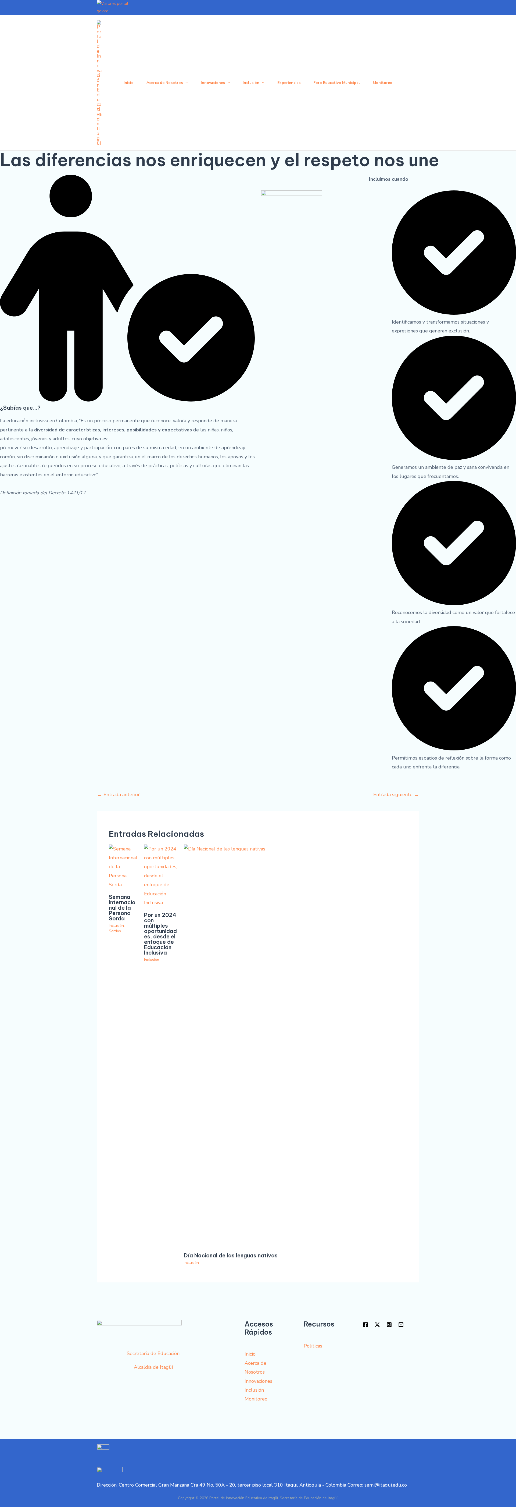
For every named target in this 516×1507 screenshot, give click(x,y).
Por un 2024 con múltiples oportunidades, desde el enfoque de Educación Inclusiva (160, 934)
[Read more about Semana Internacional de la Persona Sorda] (123, 866)
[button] (185, 82)
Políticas (313, 1346)
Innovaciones (213, 82)
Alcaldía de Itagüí (153, 1367)
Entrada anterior (118, 794)
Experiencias (288, 82)
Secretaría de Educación (153, 1353)
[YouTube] (401, 1324)
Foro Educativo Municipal (336, 82)
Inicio (129, 82)
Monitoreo (382, 82)
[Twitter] (377, 1324)
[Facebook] (365, 1324)
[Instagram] (389, 1324)
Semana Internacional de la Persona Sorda (122, 907)
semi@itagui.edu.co (385, 1485)
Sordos (115, 931)
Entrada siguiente (396, 794)
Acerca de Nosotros (164, 82)
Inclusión (251, 82)
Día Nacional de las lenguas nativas (231, 1255)
